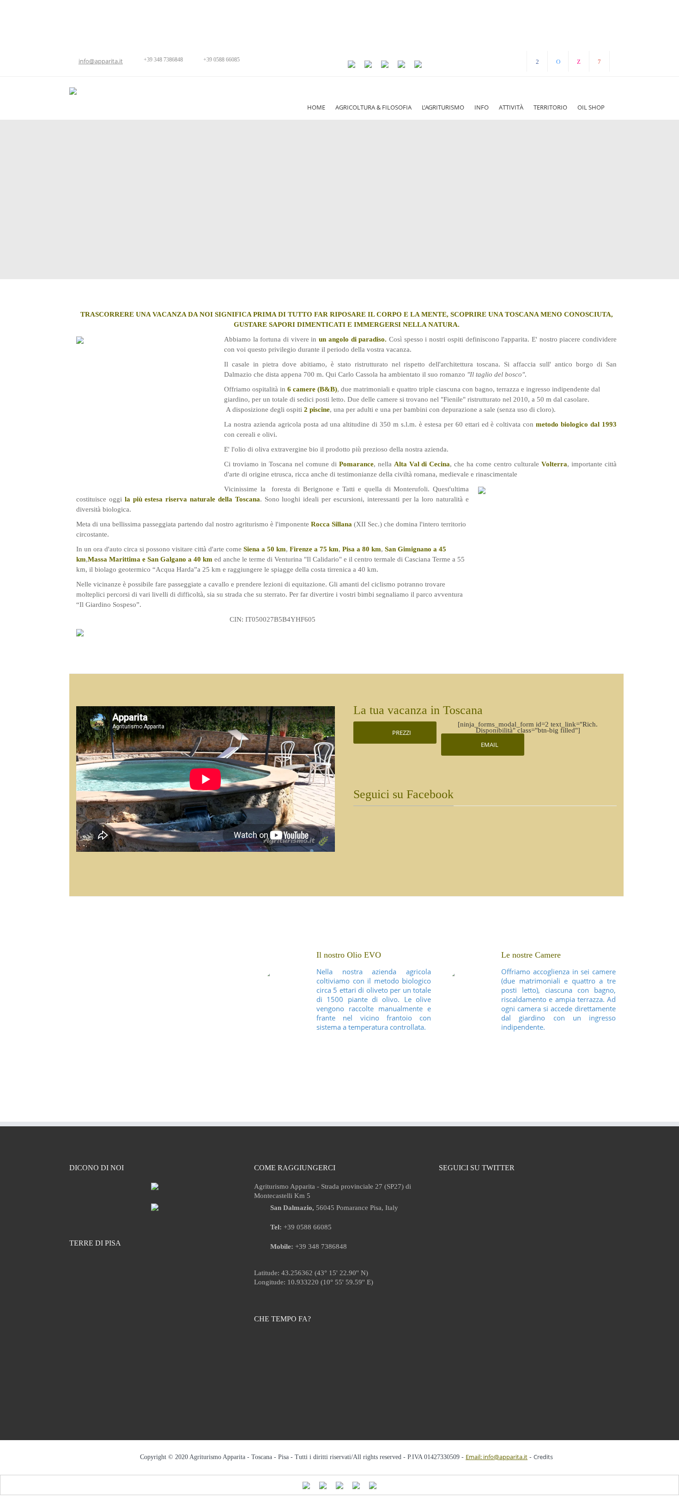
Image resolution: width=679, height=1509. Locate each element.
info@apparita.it (101, 61)
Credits (543, 1457)
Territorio (550, 107)
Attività (511, 107)
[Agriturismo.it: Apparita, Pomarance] (154, 1206)
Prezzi (401, 732)
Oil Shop (591, 107)
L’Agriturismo (443, 107)
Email (488, 744)
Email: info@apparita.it (496, 1457)
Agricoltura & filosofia (373, 107)
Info (481, 107)
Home (316, 107)
